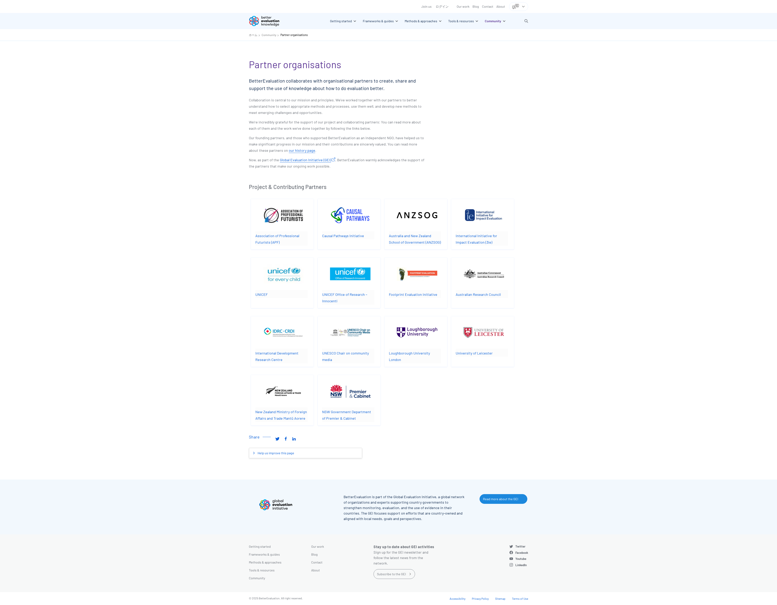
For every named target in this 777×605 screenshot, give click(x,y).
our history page (302, 150)
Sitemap (500, 598)
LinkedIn (521, 565)
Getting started (260, 546)
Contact (487, 6)
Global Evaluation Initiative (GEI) (305, 160)
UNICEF (261, 294)
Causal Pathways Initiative (343, 236)
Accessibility (457, 598)
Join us (426, 6)
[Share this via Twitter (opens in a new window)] (277, 438)
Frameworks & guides (264, 554)
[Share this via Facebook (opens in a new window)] (285, 438)
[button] (526, 21)
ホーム (253, 35)
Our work (463, 6)
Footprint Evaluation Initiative (413, 294)
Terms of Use (520, 598)
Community (269, 35)
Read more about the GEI (500, 499)
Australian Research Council (478, 294)
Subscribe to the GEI (391, 574)
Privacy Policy (480, 598)
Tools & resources (262, 570)
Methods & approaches (265, 562)
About (500, 6)
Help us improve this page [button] (275, 453)
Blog (475, 6)
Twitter (520, 546)
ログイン (442, 6)
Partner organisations (294, 35)
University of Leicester (474, 353)
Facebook (521, 552)
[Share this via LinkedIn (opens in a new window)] (294, 438)
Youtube (520, 558)
